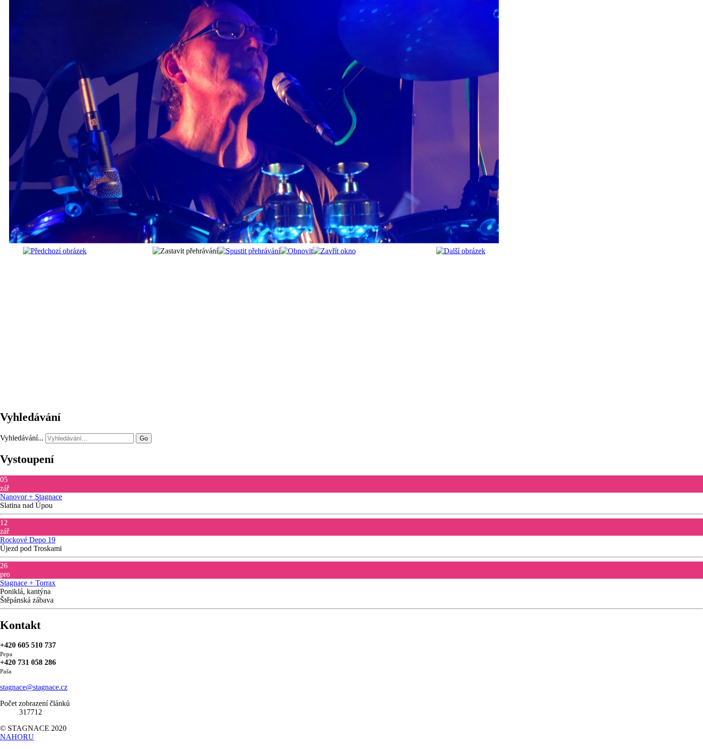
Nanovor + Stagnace (31, 497)
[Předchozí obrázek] (55, 251)
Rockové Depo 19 (27, 540)
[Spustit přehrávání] (249, 251)
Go (144, 438)
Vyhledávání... (22, 438)
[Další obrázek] (460, 251)
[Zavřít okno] (334, 251)
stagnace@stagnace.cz (33, 687)
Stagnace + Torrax (27, 583)
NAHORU (17, 737)
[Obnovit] (296, 251)
